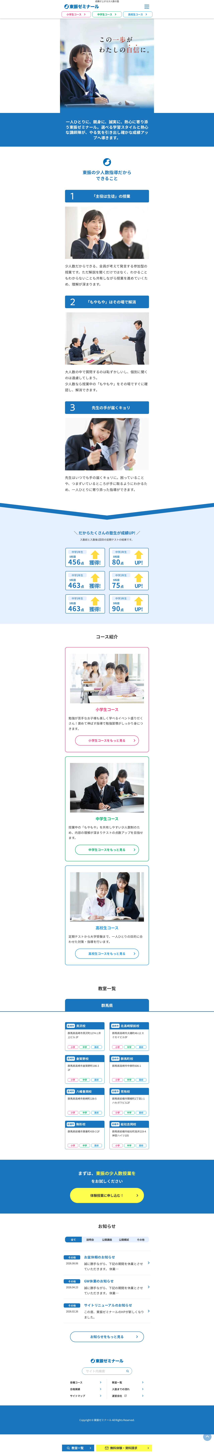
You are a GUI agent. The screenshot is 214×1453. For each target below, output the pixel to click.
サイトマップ (77, 1396)
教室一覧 (117, 1382)
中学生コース (104, 14)
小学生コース (74, 14)
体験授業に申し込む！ (107, 1195)
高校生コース (135, 14)
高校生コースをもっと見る (107, 953)
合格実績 (75, 1389)
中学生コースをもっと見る (107, 850)
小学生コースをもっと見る (107, 740)
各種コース (76, 1382)
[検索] (127, 1371)
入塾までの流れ (121, 1389)
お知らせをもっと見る (107, 1336)
